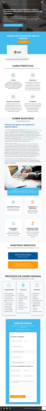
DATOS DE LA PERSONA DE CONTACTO (22, 366)
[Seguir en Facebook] (1, 408)
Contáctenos (23, 42)
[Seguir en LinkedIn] (4, 408)
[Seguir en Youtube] (7, 408)
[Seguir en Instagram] (10, 408)
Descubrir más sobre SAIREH (13, 25)
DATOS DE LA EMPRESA (17, 337)
